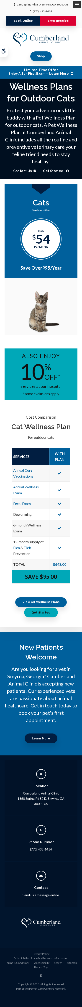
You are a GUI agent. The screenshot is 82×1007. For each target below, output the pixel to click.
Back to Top (41, 967)
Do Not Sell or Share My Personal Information (41, 958)
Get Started (53, 171)
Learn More (41, 738)
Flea (16, 547)
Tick (27, 547)
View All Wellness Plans (41, 602)
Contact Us (22, 171)
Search (58, 962)
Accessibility (41, 962)
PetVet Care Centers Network (47, 988)
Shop (41, 56)
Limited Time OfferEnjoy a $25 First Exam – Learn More (38, 72)
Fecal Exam (22, 503)
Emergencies (58, 20)
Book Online (23, 20)
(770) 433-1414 (42, 11)
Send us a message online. (41, 895)
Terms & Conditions (17, 962)
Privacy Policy (41, 954)
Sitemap (72, 962)
